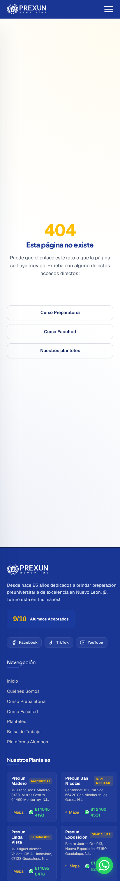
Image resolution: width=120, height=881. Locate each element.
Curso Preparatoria (60, 312)
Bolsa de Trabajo (23, 731)
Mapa (18, 812)
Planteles (16, 721)
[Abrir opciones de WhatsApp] (104, 865)
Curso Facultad (60, 331)
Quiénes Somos (23, 691)
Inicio (12, 681)
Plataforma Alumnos (27, 741)
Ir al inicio (60, 294)
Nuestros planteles (60, 350)
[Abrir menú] (108, 9)
